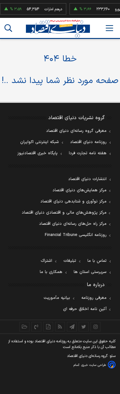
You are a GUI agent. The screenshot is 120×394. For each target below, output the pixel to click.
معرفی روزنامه (94, 298)
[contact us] (36, 326)
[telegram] (72, 326)
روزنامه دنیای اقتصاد (88, 142)
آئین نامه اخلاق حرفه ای (85, 309)
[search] (8, 28)
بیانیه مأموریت (57, 298)
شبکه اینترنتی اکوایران (39, 142)
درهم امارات (52, 9)
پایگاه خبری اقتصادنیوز (37, 153)
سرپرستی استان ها (90, 272)
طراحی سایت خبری (93, 365)
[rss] (60, 326)
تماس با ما (97, 261)
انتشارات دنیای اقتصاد (87, 179)
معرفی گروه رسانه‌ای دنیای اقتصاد (76, 131)
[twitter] (84, 326)
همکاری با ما (51, 272)
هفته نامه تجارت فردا (88, 153)
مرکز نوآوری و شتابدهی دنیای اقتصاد (73, 201)
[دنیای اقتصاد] (58, 28)
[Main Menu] (109, 28)
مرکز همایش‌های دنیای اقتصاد (79, 190)
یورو (117, 9)
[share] (48, 326)
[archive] (24, 326)
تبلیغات (69, 261)
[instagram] (95, 326)
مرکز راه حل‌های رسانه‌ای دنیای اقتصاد (73, 224)
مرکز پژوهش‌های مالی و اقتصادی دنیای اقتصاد (64, 212)
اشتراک (46, 261)
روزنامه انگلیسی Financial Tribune (76, 235)
